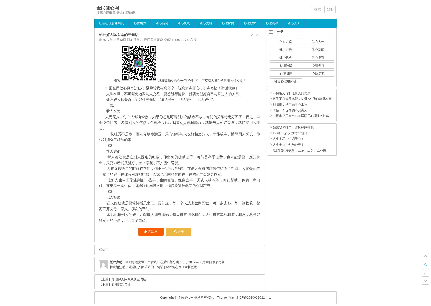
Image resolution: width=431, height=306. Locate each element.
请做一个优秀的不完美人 (290, 110)
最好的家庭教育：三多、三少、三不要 (299, 150)
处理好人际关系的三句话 (129, 279)
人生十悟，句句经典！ (288, 144)
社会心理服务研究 (111, 23)
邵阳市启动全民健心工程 (290, 104)
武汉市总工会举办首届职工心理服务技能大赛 (304, 116)
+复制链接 (189, 267)
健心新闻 (162, 23)
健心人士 (294, 23)
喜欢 (152, 231)
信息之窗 (285, 42)
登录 (330, 9)
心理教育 (250, 23)
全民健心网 (108, 7)
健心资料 (206, 23)
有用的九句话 (121, 284)
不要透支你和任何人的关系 (291, 93)
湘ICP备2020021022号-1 (253, 297)
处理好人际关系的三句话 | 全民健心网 (155, 267)
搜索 (317, 9)
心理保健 (228, 23)
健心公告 (285, 49)
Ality (232, 297)
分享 (181, 231)
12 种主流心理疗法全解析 (291, 133)
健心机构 (184, 23)
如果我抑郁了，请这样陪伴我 (293, 127)
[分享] (425, 265)
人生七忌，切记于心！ (288, 139)
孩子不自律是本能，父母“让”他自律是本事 (302, 99)
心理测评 (272, 23)
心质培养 (140, 23)
